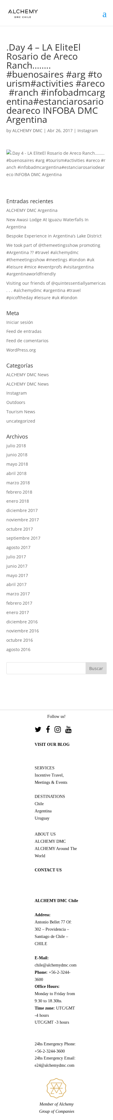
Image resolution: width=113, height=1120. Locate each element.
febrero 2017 (19, 603)
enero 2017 (17, 612)
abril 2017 (16, 584)
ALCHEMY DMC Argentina (32, 210)
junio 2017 (16, 566)
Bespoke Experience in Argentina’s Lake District (54, 236)
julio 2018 (16, 445)
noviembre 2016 (22, 631)
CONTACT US (48, 870)
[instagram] (60, 730)
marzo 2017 (18, 594)
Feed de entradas (24, 331)
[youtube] (68, 730)
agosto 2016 (18, 649)
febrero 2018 (19, 492)
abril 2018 (16, 473)
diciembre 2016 (22, 622)
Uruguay (42, 818)
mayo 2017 (17, 575)
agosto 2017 (18, 547)
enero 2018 (17, 501)
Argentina (43, 811)
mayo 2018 (17, 464)
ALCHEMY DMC (27, 130)
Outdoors (15, 402)
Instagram (87, 130)
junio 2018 (16, 455)
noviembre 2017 (22, 520)
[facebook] (50, 730)
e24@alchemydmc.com (54, 1065)
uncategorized (20, 421)
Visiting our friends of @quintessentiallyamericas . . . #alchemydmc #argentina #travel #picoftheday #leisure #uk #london (56, 290)
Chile (39, 804)
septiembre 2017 (23, 538)
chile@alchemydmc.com (56, 965)
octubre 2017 (19, 529)
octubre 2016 (19, 640)
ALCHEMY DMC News (27, 374)
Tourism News (20, 411)
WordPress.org (21, 350)
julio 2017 (16, 557)
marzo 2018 (18, 483)
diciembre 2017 (22, 510)
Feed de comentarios (27, 340)
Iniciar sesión (19, 322)
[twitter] (40, 730)
